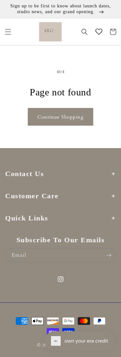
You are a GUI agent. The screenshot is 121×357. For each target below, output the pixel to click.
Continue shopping (60, 117)
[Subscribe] (109, 255)
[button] (8, 32)
